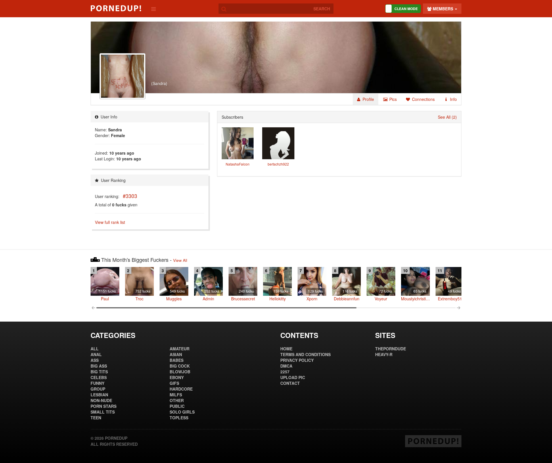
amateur (179, 348)
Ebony (177, 377)
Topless (179, 417)
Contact (290, 383)
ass (95, 360)
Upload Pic (292, 377)
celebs (99, 377)
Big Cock (180, 366)
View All (180, 260)
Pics (392, 99)
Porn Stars (103, 406)
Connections (423, 99)
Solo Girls (182, 412)
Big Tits (99, 371)
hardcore (181, 389)
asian (176, 354)
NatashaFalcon (238, 164)
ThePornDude (390, 348)
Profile (367, 99)
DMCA (286, 366)
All (95, 348)
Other (177, 400)
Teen (96, 417)
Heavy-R (383, 354)
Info (453, 99)
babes (176, 360)
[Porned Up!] (116, 8)
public (177, 406)
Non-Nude (101, 400)
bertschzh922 (278, 164)
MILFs (176, 394)
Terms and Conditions (305, 354)
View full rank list (110, 222)
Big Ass (99, 366)
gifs (174, 383)
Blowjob (180, 371)
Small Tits (103, 412)
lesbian (99, 394)
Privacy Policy (297, 360)
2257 (285, 371)
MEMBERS (443, 8)
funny (97, 383)
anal (96, 354)
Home (286, 348)
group (98, 389)
